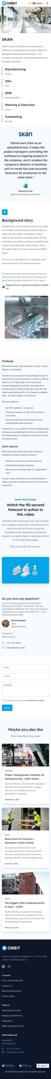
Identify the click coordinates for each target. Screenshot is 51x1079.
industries (9, 771)
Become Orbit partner (11, 991)
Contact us (7, 986)
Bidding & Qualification (12, 1015)
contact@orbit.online (15, 647)
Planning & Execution (11, 1010)
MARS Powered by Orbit (13, 1026)
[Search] (30, 3)
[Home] (9, 3)
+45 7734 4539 (13, 643)
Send (7, 708)
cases (7, 835)
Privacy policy (8, 996)
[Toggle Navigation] (47, 3)
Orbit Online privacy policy (35, 700)
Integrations (7, 1021)
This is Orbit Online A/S (12, 980)
